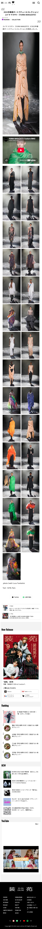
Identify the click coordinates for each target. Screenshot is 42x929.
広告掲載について (31, 905)
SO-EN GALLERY (18, 900)
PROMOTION (18, 910)
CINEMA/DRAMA (18, 897)
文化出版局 (30, 912)
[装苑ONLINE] (6, 3)
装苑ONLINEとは (31, 897)
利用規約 (29, 900)
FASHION (6, 20)
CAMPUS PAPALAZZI (7, 910)
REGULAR (5, 905)
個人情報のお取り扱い (32, 908)
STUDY (4, 907)
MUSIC (4, 913)
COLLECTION (16, 20)
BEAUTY (17, 905)
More (36, 824)
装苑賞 (17, 913)
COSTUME (5, 900)
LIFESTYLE (17, 902)
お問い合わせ (30, 902)
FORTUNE (17, 907)
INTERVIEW (5, 902)
